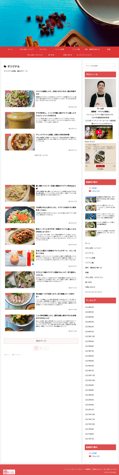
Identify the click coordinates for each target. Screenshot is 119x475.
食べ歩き (88, 282)
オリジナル (89, 253)
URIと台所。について (93, 248)
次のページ (41, 340)
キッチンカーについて (93, 292)
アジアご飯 (89, 263)
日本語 (94, 188)
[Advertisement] (41, 82)
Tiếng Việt (96, 191)
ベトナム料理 (90, 258)
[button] (114, 66)
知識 (87, 272)
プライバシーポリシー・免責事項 (81, 469)
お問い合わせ (90, 287)
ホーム (87, 243)
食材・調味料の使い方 (93, 267)
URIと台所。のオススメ (94, 277)
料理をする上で (97, 469)
